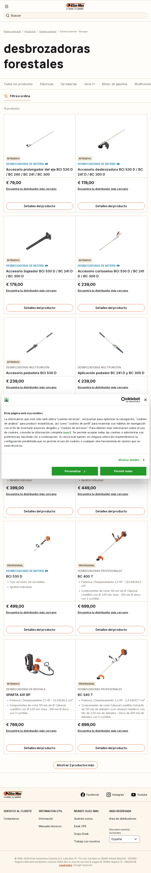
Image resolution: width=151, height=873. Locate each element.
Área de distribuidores (122, 818)
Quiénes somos (83, 818)
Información (46, 818)
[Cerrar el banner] (145, 399)
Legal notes (65, 865)
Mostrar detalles (129, 459)
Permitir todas (123, 471)
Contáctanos (11, 818)
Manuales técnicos (50, 826)
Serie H (89, 84)
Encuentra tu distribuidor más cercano (31, 188)
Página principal (12, 31)
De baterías (69, 84)
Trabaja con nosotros (87, 841)
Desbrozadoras (47, 31)
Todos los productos (18, 84)
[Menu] (7, 6)
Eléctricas (46, 84)
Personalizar (73, 471)
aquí (67, 432)
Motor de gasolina (114, 84)
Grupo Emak (81, 833)
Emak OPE (80, 826)
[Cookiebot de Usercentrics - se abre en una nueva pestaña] (124, 400)
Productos (30, 31)
